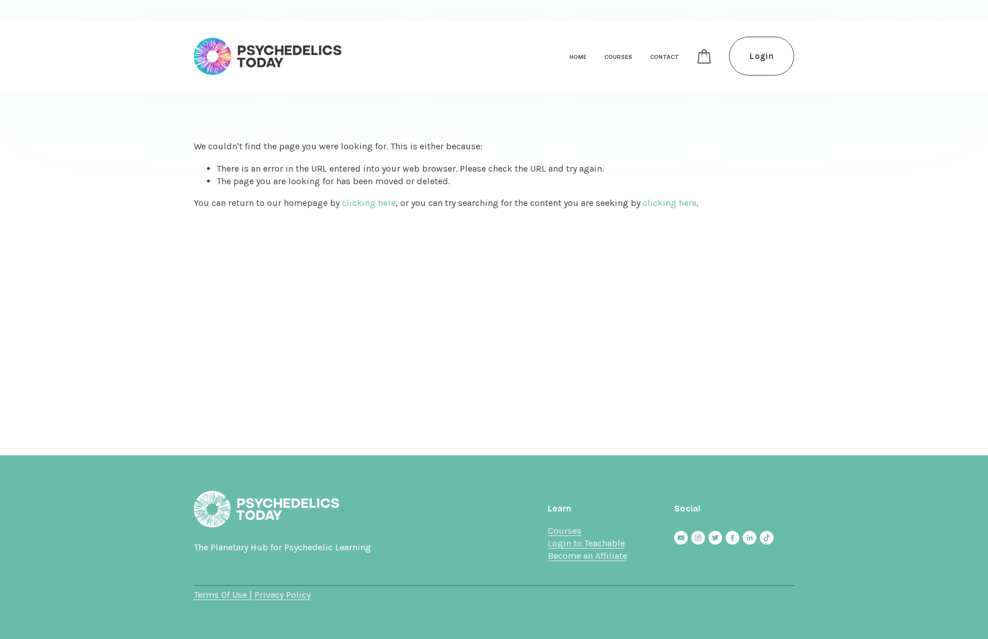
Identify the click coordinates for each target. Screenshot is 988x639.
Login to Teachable (586, 543)
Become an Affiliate (587, 555)
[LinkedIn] (749, 538)
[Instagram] (698, 538)
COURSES (618, 57)
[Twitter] (715, 538)
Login (762, 56)
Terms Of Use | (223, 594)
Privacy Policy (282, 594)
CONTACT (664, 57)
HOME (578, 57)
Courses (564, 530)
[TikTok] (767, 538)
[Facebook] (732, 538)
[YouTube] (681, 538)
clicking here (369, 202)
